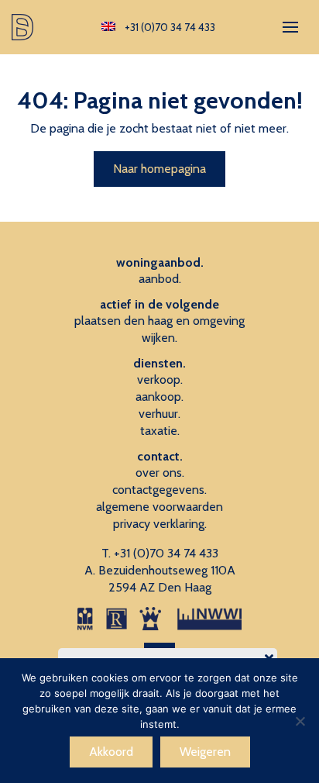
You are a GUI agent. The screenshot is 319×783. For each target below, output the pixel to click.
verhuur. (159, 413)
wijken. (159, 337)
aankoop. (159, 396)
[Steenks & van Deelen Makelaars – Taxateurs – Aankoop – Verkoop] (24, 27)
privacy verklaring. (160, 523)
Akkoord (111, 751)
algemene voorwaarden (159, 506)
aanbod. (160, 278)
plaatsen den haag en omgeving (159, 320)
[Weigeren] (299, 721)
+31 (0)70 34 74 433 (166, 553)
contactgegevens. (159, 489)
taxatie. (160, 430)
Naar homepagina (159, 168)
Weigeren (205, 751)
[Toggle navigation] (290, 27)
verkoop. (160, 379)
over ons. (159, 472)
